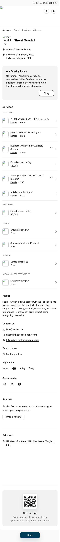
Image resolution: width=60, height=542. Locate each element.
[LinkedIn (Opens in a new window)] (12, 384)
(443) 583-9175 (50, 3)
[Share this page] (46, 11)
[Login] (53, 11)
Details (13, 122)
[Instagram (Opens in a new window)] (5, 384)
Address (37, 30)
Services (6, 30)
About (16, 30)
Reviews (26, 30)
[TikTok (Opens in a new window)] (19, 384)
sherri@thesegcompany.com (21, 334)
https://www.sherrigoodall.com (22, 340)
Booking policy (14, 354)
